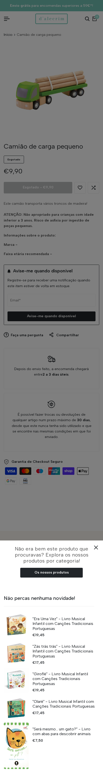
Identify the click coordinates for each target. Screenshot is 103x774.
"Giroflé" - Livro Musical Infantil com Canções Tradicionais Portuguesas (60, 679)
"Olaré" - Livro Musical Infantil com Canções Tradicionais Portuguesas (63, 704)
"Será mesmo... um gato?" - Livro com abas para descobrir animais (61, 731)
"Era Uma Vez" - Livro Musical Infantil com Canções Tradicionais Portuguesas (62, 623)
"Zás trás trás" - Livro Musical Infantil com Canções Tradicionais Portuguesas (62, 651)
